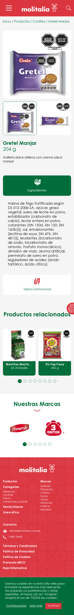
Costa (44, 500)
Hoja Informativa (15, 568)
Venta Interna (13, 507)
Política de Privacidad (19, 551)
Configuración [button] (16, 606)
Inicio (7, 21)
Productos (22, 21)
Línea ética (11, 512)
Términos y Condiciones (20, 546)
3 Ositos (45, 493)
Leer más (36, 606)
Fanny (44, 496)
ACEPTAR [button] (53, 606)
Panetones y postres (15, 502)
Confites (39, 21)
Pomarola (46, 489)
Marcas (45, 481)
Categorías (11, 487)
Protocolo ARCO (14, 563)
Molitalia (45, 486)
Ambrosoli (46, 503)
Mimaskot (46, 510)
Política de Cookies (17, 557)
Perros (6, 498)
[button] (20, 381)
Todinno (45, 506)
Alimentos (9, 492)
